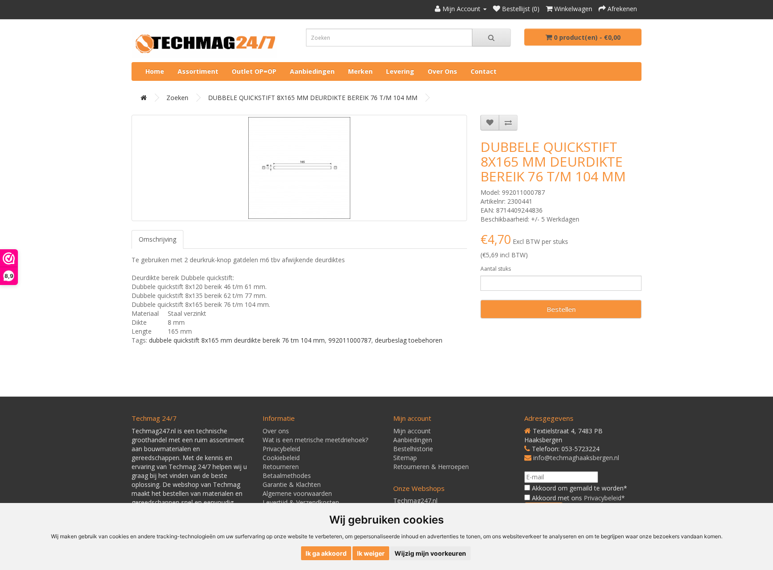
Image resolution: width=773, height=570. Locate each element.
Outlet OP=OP (254, 71)
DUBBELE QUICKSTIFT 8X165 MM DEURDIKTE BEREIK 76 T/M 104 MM (312, 97)
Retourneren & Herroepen (431, 466)
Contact (484, 71)
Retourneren (281, 466)
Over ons (442, 71)
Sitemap (405, 457)
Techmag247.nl (415, 500)
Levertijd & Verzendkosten (301, 502)
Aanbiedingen (312, 71)
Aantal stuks (495, 268)
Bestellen (561, 309)
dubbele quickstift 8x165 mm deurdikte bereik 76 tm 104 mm (237, 340)
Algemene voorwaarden (297, 493)
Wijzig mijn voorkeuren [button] (430, 553)
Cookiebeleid (281, 457)
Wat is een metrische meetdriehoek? (315, 440)
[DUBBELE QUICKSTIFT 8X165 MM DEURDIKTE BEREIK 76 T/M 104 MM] (299, 168)
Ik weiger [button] (371, 553)
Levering (400, 71)
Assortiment (198, 71)
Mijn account (412, 431)
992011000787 (349, 340)
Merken (360, 71)
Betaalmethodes (287, 475)
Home (154, 71)
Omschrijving (157, 239)
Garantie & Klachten (292, 484)
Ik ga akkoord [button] (326, 553)
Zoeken (177, 97)
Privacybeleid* (604, 498)
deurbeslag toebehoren (408, 340)
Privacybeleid (281, 448)
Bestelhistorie (413, 448)
